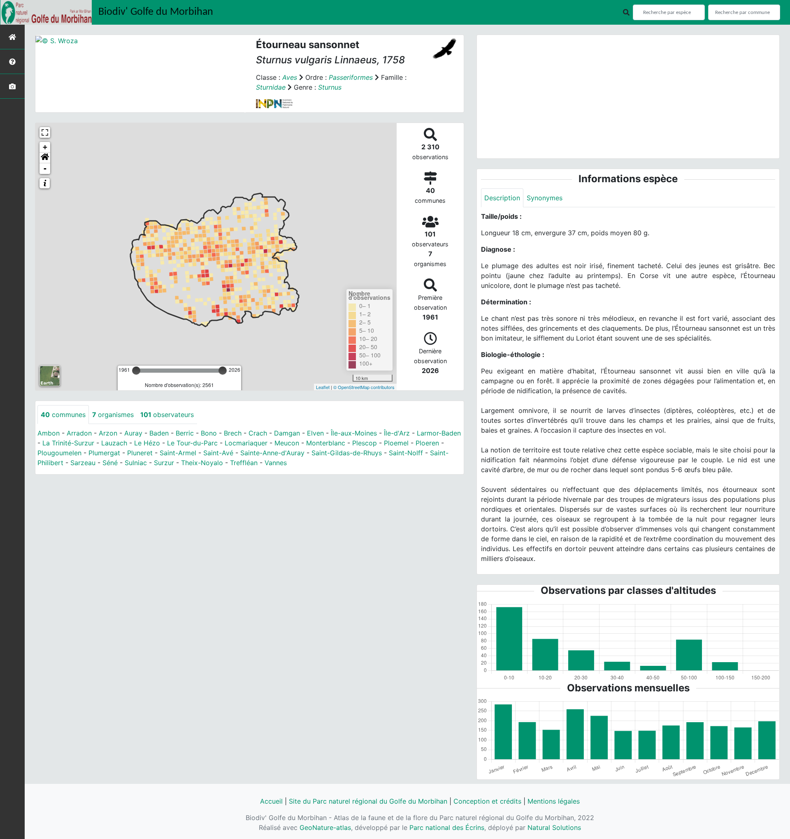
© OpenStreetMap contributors (364, 387)
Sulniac (136, 463)
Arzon (108, 433)
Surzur (164, 463)
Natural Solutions (554, 827)
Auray (133, 433)
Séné (110, 463)
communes (63, 414)
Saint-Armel (178, 453)
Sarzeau (82, 463)
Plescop (364, 443)
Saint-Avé (218, 453)
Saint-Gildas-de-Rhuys (346, 453)
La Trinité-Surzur (68, 443)
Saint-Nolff (406, 453)
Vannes (276, 463)
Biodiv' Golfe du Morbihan (155, 12)
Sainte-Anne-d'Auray (272, 453)
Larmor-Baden (439, 433)
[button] (45, 158)
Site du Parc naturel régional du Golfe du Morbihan (368, 801)
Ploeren (427, 443)
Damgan (287, 433)
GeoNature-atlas (325, 827)
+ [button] (45, 147)
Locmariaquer (246, 443)
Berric (185, 433)
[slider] (136, 370)
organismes (113, 414)
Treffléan (244, 463)
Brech (233, 433)
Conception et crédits (487, 801)
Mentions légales (553, 801)
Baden (159, 433)
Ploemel (396, 443)
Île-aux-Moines (354, 433)
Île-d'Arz (397, 433)
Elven (315, 433)
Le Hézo (147, 443)
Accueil (271, 801)
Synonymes (544, 198)
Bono (209, 433)
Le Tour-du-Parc (192, 443)
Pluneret (140, 453)
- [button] (45, 168)
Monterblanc (325, 443)
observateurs (167, 414)
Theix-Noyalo (202, 463)
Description (502, 198)
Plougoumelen (59, 453)
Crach (258, 433)
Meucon (286, 443)
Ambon (48, 433)
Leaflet (323, 387)
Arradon (79, 433)
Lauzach (114, 443)
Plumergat (104, 453)
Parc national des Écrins (446, 827)
